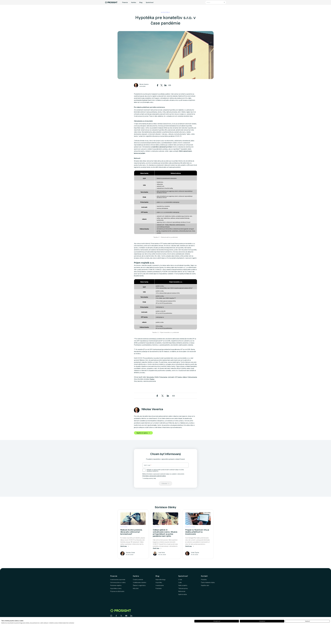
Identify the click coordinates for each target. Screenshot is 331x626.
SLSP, (140, 377)
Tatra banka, (150, 377)
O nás (180, 579)
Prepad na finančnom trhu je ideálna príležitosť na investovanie (197, 532)
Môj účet (136, 588)
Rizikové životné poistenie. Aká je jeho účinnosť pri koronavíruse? (131, 532)
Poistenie (158, 588)
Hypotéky (159, 582)
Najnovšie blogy (161, 579)
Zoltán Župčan (195, 552)
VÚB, (144, 377)
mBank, (184, 377)
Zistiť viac (123, 546)
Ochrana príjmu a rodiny (118, 582)
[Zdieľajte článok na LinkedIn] (165, 85)
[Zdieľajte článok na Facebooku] (158, 85)
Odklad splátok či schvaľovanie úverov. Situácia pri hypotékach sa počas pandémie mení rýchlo (165, 533)
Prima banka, (163, 377)
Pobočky (204, 579)
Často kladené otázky (208, 582)
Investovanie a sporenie (117, 579)
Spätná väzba (182, 594)
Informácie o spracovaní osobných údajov (154, 476)
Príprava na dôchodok (117, 591)
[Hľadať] (224, 2)
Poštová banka (192, 377)
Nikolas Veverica (144, 84)
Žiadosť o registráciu (139, 585)
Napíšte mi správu (142, 433)
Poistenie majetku (115, 585)
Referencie (181, 591)
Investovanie (160, 585)
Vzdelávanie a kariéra (139, 582)
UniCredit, (171, 377)
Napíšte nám (205, 585)
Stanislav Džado (130, 552)
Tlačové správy (183, 588)
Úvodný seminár (138, 579)
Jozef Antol (161, 552)
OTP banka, (178, 377)
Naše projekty (182, 585)
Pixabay (152, 379)
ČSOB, (156, 377)
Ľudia (180, 582)
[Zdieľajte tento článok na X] (162, 85)
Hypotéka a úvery (116, 588)
